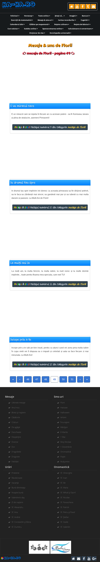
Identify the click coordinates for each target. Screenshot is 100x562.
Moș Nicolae (65, 442)
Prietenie (15, 473)
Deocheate (16, 432)
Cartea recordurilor (66, 20)
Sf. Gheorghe (66, 473)
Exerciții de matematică (21, 20)
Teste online (43, 16)
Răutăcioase (17, 477)
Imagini (72, 16)
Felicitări (15, 461)
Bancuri (85, 16)
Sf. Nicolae (65, 497)
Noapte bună (17, 492)
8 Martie (64, 432)
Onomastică (65, 451)
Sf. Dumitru (17, 527)
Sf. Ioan (63, 477)
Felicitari (14, 16)
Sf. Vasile (64, 522)
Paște (62, 456)
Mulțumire (64, 461)
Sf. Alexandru (17, 507)
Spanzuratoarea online (52, 28)
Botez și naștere (19, 412)
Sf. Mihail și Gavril (68, 492)
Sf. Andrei (16, 517)
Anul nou (16, 407)
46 (28, 379)
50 (63, 379)
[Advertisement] (50, 77)
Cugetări (84, 20)
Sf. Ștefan (64, 517)
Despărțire (16, 437)
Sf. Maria (64, 487)
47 (36, 379)
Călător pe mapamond (39, 24)
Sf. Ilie (62, 482)
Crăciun (15, 422)
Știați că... (59, 16)
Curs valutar (13, 28)
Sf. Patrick (64, 507)
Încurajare (64, 422)
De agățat (16, 427)
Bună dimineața (18, 487)
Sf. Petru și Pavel (67, 512)
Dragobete (16, 451)
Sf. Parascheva (66, 502)
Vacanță (15, 482)
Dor (13, 447)
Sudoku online (30, 28)
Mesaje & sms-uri (45, 20)
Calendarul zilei (17, 24)
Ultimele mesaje (18, 402)
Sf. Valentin (65, 527)
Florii (62, 402)
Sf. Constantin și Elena (21, 522)
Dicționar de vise (36, 33)
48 (45, 379)
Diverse (15, 442)
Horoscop (28, 16)
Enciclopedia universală (60, 33)
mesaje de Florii (76, 127)
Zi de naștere (17, 502)
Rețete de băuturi (81, 24)
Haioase (63, 407)
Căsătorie (16, 417)
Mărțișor (64, 427)
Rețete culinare (61, 24)
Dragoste (16, 456)
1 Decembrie (66, 447)
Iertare (63, 417)
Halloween (65, 412)
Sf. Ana (15, 512)
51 (72, 379)
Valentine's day (18, 497)
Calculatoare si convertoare (80, 28)
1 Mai (62, 437)
